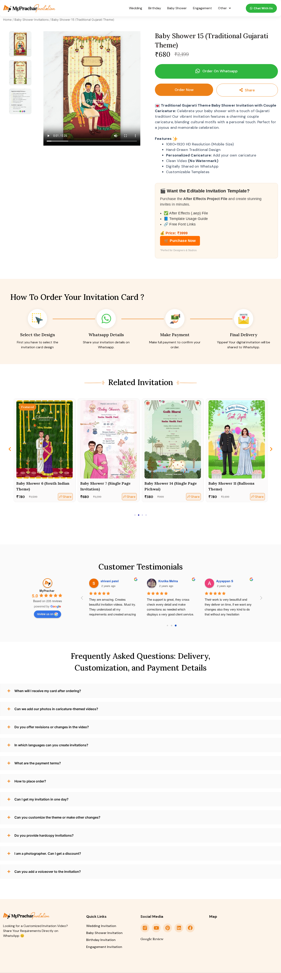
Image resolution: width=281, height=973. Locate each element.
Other (222, 8)
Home (7, 20)
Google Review (152, 939)
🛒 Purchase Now (180, 241)
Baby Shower (177, 8)
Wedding (135, 8)
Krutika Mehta (112, 581)
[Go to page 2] (175, 625)
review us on (45, 614)
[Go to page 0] (167, 625)
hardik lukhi (226, 581)
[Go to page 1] (171, 625)
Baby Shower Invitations (31, 20)
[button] (216, 71)
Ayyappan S (168, 581)
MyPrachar (46, 591)
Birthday (154, 8)
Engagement (202, 8)
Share (249, 90)
